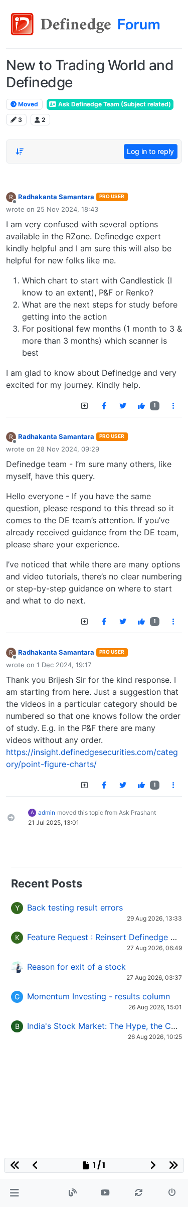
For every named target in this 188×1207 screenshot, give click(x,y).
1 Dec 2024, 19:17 (64, 665)
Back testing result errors (75, 907)
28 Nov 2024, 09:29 (68, 449)
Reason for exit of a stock (76, 967)
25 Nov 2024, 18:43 (67, 209)
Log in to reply (150, 151)
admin (46, 812)
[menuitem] (103, 406)
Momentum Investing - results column (98, 996)
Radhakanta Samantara (56, 197)
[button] (14, 1193)
